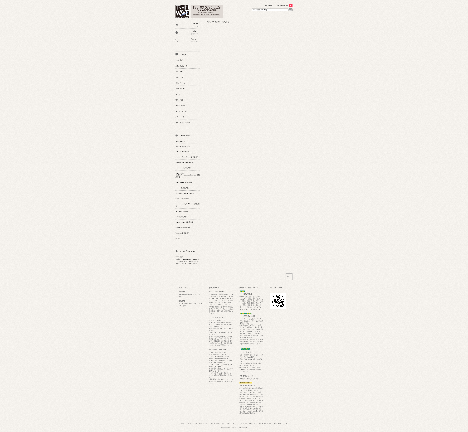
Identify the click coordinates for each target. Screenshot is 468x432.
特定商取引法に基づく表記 (268, 423)
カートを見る (285, 5)
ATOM (285, 423)
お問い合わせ (203, 423)
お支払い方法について (232, 423)
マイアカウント (269, 5)
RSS (279, 423)
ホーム (183, 423)
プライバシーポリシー (216, 423)
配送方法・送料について (249, 423)
